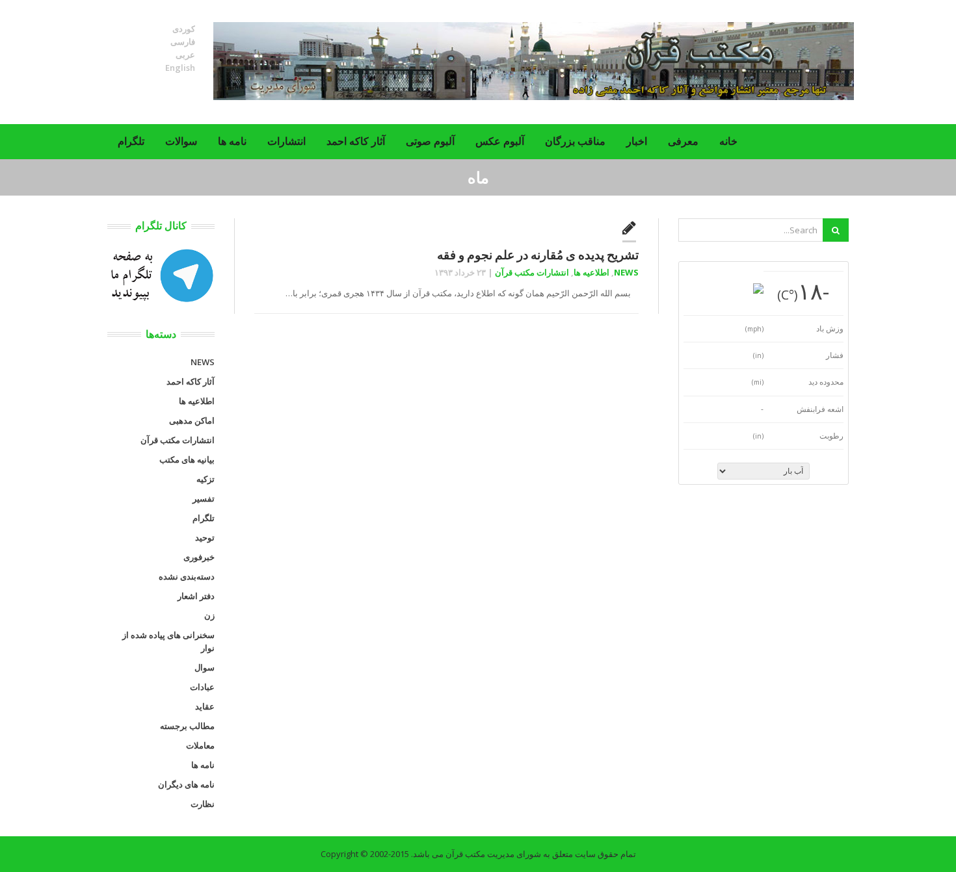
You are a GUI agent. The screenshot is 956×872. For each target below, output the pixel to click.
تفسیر (204, 498)
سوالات (181, 141)
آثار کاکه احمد (355, 141)
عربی (185, 54)
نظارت (203, 804)
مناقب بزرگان (575, 141)
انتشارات (286, 141)
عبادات (202, 687)
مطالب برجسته (187, 726)
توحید (205, 537)
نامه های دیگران (186, 784)
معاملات (200, 745)
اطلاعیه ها (591, 272)
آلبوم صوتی (430, 141)
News (626, 272)
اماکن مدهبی (192, 420)
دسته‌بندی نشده (187, 576)
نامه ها (232, 141)
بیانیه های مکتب (187, 459)
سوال (204, 667)
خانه (728, 141)
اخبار (636, 141)
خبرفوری (199, 557)
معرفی (683, 141)
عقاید (205, 706)
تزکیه (205, 479)
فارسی (182, 41)
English (180, 67)
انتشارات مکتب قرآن (532, 272)
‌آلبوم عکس (499, 141)
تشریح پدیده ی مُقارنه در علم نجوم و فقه (538, 255)
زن (209, 615)
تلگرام (131, 141)
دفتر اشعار (196, 596)
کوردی (183, 28)
